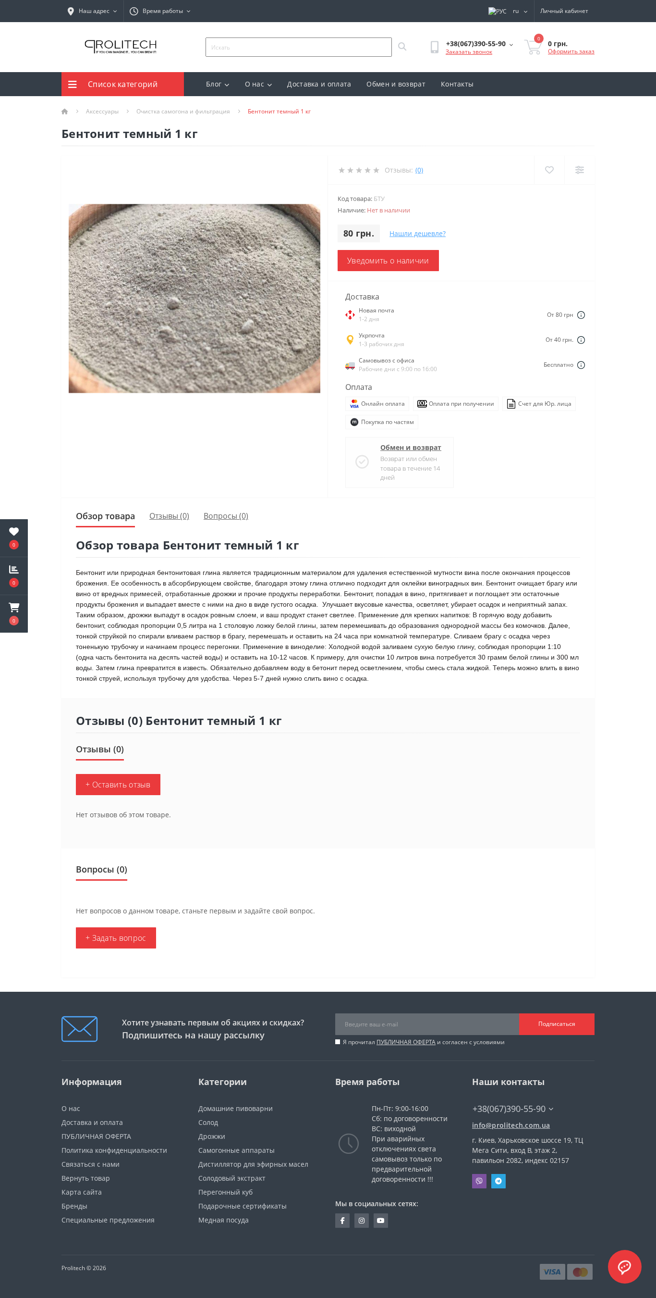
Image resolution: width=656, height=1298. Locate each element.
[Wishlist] (549, 170)
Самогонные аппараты (236, 1150)
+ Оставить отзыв (118, 784)
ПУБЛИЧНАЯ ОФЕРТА (406, 1042)
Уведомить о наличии (388, 260)
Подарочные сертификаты (242, 1206)
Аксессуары (102, 111)
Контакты (457, 83)
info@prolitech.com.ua (511, 1125)
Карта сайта (81, 1192)
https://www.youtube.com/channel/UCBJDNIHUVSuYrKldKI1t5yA (381, 1220)
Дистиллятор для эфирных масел (253, 1164)
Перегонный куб (225, 1192)
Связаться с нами (90, 1164)
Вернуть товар (85, 1178)
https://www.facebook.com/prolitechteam (342, 1220)
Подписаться (556, 1024)
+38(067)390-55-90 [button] (509, 1108)
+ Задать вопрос (115, 938)
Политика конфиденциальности (114, 1150)
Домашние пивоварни (235, 1108)
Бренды (74, 1206)
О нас (255, 83)
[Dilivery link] (581, 315)
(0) (419, 170)
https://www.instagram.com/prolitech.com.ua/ (361, 1220)
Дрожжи (211, 1136)
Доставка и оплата (319, 83)
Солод (208, 1122)
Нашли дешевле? (417, 233)
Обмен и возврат (395, 83)
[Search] (402, 47)
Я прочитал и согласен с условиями (424, 1042)
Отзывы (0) (169, 516)
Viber (479, 1181)
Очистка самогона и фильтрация (183, 111)
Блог (213, 83)
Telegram (498, 1181)
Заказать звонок (469, 52)
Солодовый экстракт (232, 1178)
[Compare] (579, 170)
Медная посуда (223, 1219)
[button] (14, 614)
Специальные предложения (108, 1219)
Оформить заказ (571, 51)
